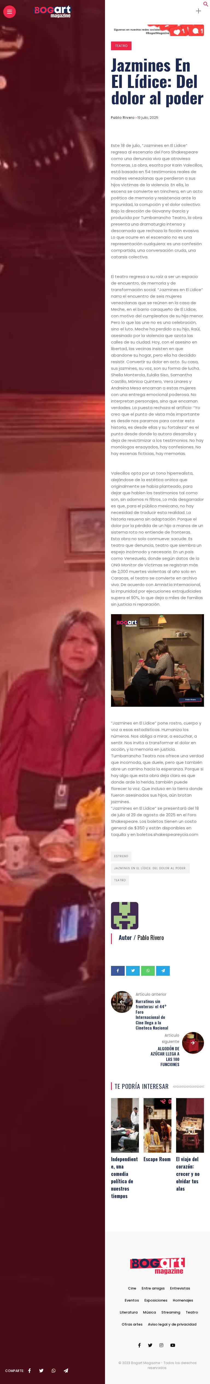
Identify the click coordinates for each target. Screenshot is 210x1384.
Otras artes (132, 1324)
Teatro (121, 45)
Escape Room (157, 1159)
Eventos (132, 1300)
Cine (132, 1288)
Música (149, 1312)
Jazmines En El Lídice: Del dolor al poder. (150, 868)
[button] (206, 5)
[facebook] (29, 1371)
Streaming (170, 1312)
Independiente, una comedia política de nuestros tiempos (124, 1177)
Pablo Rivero (123, 117)
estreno (121, 856)
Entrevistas (180, 1288)
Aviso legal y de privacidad (172, 1324)
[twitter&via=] (41, 1371)
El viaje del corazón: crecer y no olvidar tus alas (188, 1173)
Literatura (129, 1312)
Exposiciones (155, 1300)
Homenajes (183, 1300)
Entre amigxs (153, 1288)
